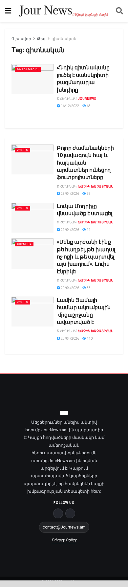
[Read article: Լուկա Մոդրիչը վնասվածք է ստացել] (32, 218)
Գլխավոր (21, 38)
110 (89, 338)
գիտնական (64, 38)
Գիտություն (28, 69)
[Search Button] (119, 11)
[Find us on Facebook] (58, 513)
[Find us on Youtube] (70, 513)
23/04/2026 (69, 338)
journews (87, 99)
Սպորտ (22, 149)
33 (88, 288)
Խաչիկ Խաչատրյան (95, 186)
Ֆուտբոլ (24, 243)
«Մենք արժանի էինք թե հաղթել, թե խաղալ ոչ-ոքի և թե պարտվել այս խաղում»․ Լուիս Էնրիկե (86, 257)
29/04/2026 (69, 193)
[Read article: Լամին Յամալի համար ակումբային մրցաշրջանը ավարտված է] (32, 312)
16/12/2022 (69, 106)
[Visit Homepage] (63, 11)
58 (88, 193)
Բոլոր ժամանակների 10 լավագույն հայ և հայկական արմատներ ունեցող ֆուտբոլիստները (85, 163)
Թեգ (41, 38)
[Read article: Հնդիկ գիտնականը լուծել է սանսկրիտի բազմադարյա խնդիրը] (32, 79)
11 (88, 230)
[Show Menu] (8, 11)
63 (88, 106)
